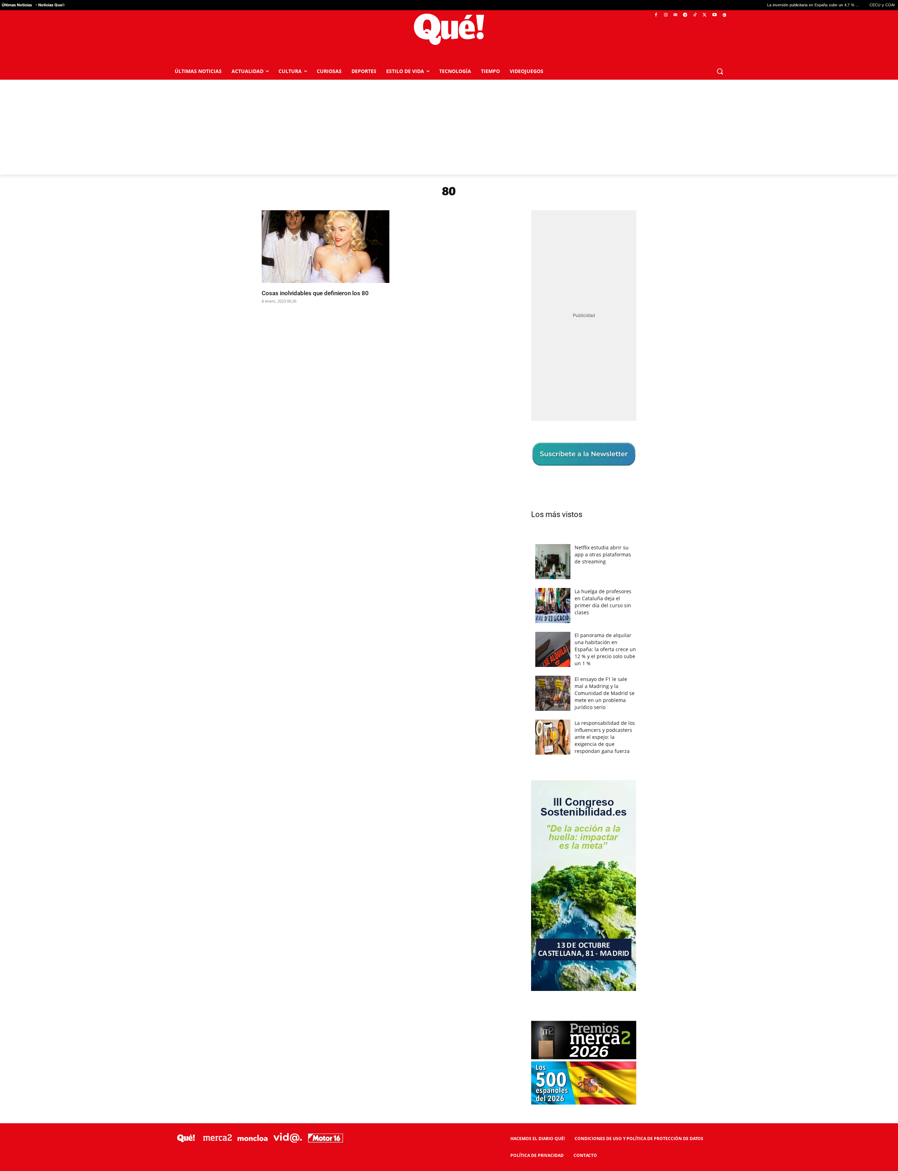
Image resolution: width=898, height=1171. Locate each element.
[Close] (570, 472)
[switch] (536, 583)
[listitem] (449, 568)
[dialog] (449, 585)
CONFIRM (401, 687)
